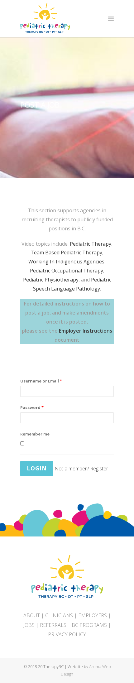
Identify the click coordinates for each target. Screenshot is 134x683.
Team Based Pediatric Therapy (66, 252)
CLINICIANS (59, 615)
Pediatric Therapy (90, 243)
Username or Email (41, 381)
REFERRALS (53, 625)
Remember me (35, 434)
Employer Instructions (85, 330)
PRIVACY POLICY (67, 634)
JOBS (29, 625)
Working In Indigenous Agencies (66, 261)
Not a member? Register (81, 468)
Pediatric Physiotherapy (51, 279)
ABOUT (31, 615)
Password (32, 407)
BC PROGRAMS (89, 625)
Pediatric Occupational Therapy (66, 270)
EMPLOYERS (92, 615)
